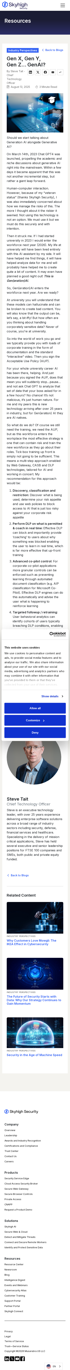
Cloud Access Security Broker (21, 1183)
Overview (9, 1130)
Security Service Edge (16, 1178)
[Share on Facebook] (45, 72)
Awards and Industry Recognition (22, 1140)
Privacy (8, 1331)
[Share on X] (38, 72)
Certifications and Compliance (21, 1145)
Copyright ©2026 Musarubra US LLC (24, 1351)
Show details (49, 696)
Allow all (35, 708)
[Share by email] (53, 72)
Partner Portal (12, 1306)
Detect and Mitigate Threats (19, 1237)
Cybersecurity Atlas (15, 1290)
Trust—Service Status (16, 1346)
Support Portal (12, 1300)
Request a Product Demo (18, 1209)
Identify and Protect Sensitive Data (23, 1247)
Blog (7, 1274)
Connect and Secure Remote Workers (25, 1242)
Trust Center (11, 1151)
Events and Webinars (16, 1285)
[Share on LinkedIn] (30, 72)
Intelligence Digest (14, 1280)
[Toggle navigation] (63, 5)
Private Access (12, 1199)
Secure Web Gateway (16, 1188)
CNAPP (8, 1204)
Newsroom (10, 1269)
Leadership (10, 1135)
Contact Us (10, 1156)
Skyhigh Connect (13, 1311)
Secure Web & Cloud (15, 1231)
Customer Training (14, 1295)
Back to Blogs (54, 50)
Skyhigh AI (10, 1226)
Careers (9, 1161)
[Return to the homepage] (14, 5)
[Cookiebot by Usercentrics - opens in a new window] (50, 634)
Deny (35, 732)
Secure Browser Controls (18, 1194)
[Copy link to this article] (60, 72)
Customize (33, 720)
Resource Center (14, 1264)
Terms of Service (14, 1341)
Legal (7, 1336)
